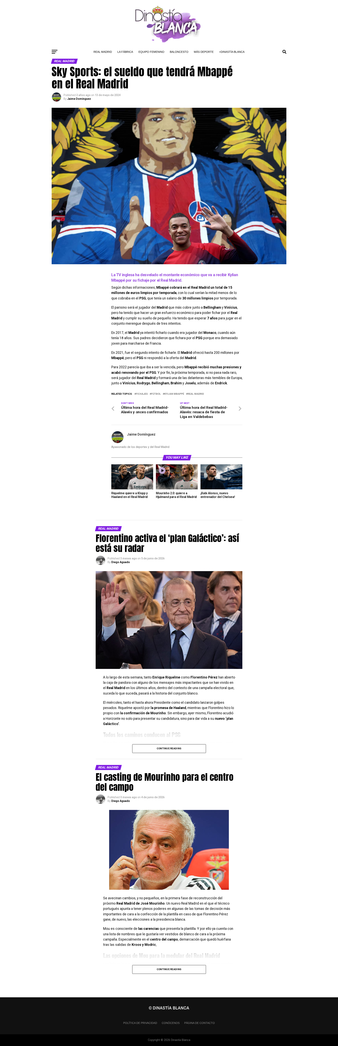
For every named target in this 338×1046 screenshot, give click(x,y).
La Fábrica (125, 51)
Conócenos (171, 1022)
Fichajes (142, 394)
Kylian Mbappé (174, 394)
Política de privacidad (140, 1022)
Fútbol (156, 394)
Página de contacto (199, 1022)
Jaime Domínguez (79, 98)
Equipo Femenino (151, 51)
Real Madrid (102, 51)
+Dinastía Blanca (232, 51)
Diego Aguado (120, 562)
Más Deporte (204, 51)
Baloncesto (179, 51)
